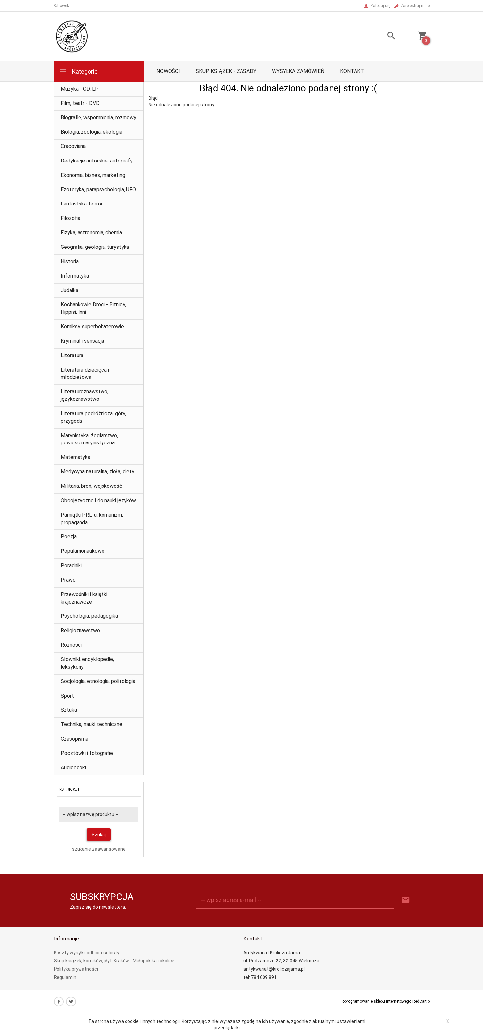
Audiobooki (73, 768)
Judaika (69, 290)
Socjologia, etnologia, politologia (98, 681)
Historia (70, 261)
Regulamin (65, 977)
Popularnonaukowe (82, 551)
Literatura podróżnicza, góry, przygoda (93, 417)
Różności (71, 645)
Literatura (72, 355)
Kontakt (352, 71)
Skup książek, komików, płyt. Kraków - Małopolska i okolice (114, 960)
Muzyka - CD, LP (80, 89)
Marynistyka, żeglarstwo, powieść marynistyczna (89, 439)
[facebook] (59, 1001)
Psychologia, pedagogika (89, 616)
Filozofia (70, 218)
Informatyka (75, 276)
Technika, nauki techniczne (91, 724)
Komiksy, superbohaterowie (92, 326)
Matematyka (75, 457)
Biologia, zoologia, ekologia (91, 132)
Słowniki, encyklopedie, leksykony (87, 663)
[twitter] (71, 1001)
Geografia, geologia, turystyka (95, 247)
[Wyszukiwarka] (383, 37)
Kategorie (84, 71)
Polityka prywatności (76, 969)
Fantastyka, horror (82, 204)
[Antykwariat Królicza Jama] (72, 36)
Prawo (68, 580)
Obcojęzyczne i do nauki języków (98, 500)
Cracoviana (73, 146)
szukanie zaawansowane (99, 849)
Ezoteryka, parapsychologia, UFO (98, 189)
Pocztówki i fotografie (87, 753)
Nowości (168, 71)
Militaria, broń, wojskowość (91, 486)
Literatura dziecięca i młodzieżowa (85, 373)
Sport (67, 696)
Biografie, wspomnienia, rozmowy (98, 117)
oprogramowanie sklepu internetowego (376, 1001)
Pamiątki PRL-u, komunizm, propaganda (92, 519)
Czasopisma (74, 739)
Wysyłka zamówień (298, 71)
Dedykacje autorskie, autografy (97, 161)
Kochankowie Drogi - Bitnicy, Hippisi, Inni (93, 308)
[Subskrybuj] (405, 900)
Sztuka (69, 710)
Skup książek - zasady (226, 71)
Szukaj (99, 834)
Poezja (69, 536)
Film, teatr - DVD (80, 103)
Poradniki (71, 565)
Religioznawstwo (80, 630)
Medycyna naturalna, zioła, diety (97, 471)
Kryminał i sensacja (82, 341)
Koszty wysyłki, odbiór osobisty (86, 952)
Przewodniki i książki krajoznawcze (84, 598)
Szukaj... (70, 789)
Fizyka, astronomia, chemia (91, 232)
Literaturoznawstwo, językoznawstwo (84, 395)
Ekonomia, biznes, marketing (93, 175)
